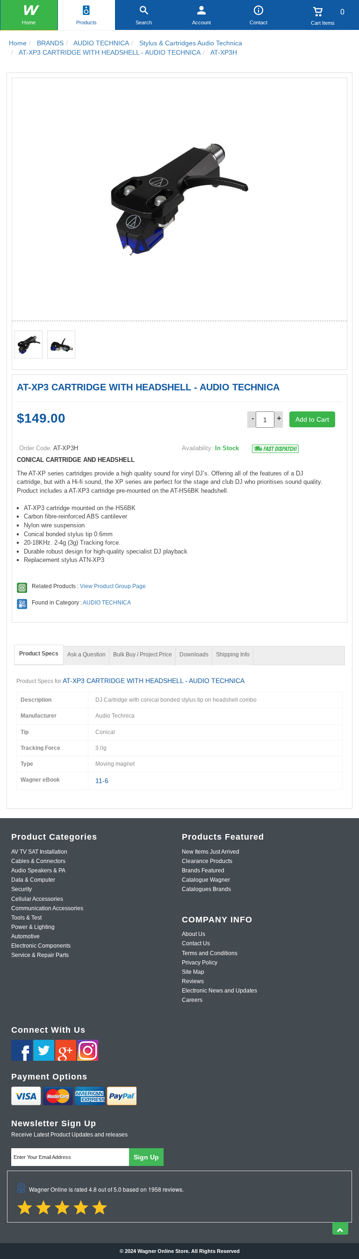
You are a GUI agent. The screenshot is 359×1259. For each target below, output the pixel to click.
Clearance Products (207, 861)
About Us (193, 934)
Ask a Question (86, 654)
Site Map (193, 972)
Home (29, 22)
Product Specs (38, 653)
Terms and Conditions (209, 953)
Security (21, 889)
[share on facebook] (21, 1050)
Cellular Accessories (37, 899)
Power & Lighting (33, 927)
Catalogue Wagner (206, 880)
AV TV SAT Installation (39, 852)
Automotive (25, 936)
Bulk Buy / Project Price (142, 654)
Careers (192, 1000)
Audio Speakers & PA (38, 870)
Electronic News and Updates (219, 990)
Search (144, 22)
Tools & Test (26, 917)
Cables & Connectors (38, 861)
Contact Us (196, 943)
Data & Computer (33, 880)
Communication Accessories (47, 908)
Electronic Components (41, 945)
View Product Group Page (113, 586)
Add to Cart (312, 419)
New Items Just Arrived (210, 852)
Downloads (194, 654)
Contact (258, 22)
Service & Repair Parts (40, 955)
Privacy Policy (199, 962)
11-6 (101, 780)
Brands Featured (203, 870)
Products (86, 22)
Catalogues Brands (206, 889)
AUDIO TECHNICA (107, 602)
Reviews (193, 981)
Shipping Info (233, 654)
